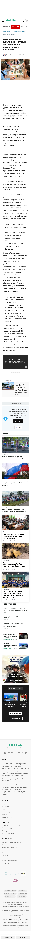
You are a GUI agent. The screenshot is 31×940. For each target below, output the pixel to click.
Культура (4, 814)
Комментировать (15, 403)
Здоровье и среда (7, 812)
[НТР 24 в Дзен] (26, 753)
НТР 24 (4, 31)
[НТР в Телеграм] (19, 753)
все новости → (24, 434)
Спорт (3, 809)
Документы (5, 855)
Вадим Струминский (11, 54)
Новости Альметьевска (10, 893)
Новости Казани (23, 890)
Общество (5, 804)
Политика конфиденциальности (11, 842)
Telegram (19, 421)
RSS (3, 852)
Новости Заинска (21, 896)
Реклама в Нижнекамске (9, 860)
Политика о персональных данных (12, 844)
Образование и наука (18, 31)
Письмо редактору (9, 833)
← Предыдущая (8, 937)
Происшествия (6, 806)
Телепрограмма (16, 713)
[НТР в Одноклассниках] (15, 753)
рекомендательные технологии (11, 919)
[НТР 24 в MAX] (5, 753)
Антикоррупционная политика (11, 858)
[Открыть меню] (3, 21)
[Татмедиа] (12, 873)
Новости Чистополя (10, 896)
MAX (19, 427)
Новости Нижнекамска (10, 890)
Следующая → (23, 937)
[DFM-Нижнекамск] (23, 874)
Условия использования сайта (11, 847)
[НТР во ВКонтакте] (12, 753)
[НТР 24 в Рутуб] (22, 753)
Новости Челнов (22, 893)
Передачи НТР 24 (7, 817)
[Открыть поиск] (23, 20)
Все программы (16, 718)
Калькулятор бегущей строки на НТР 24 (13, 863)
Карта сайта (5, 850)
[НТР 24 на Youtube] (8, 753)
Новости (9, 31)
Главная (6, 27)
